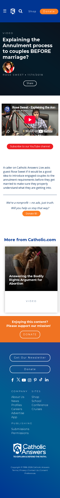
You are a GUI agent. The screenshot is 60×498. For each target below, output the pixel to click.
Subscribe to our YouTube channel (30, 146)
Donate (49, 11)
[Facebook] (12, 380)
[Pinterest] (35, 380)
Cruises (37, 409)
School (36, 401)
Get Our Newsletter (30, 357)
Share (30, 83)
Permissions (19, 433)
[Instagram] (29, 380)
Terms (15, 470)
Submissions (20, 429)
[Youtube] (24, 380)
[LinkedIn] (47, 380)
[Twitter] (18, 380)
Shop (32, 11)
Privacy (23, 470)
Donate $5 (31, 213)
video (8, 33)
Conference (40, 405)
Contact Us (33, 470)
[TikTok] (41, 380)
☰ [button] (5, 11)
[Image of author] (8, 67)
